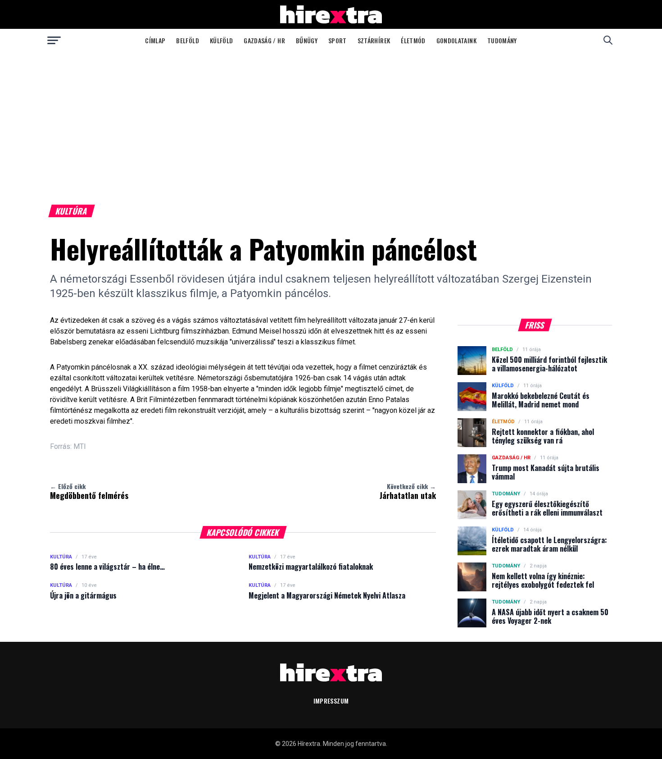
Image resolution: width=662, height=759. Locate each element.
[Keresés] (608, 40)
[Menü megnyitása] (54, 40)
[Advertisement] (331, 119)
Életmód (413, 40)
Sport (337, 40)
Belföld (187, 40)
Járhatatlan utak (408, 491)
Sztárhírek (374, 40)
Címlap (155, 40)
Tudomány (502, 40)
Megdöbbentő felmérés (89, 491)
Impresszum (331, 700)
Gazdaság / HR (264, 40)
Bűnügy (306, 40)
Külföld (221, 40)
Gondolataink (456, 40)
